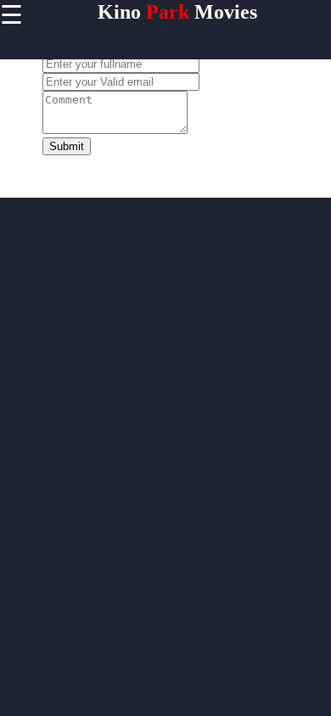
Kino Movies (177, 12)
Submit (66, 146)
